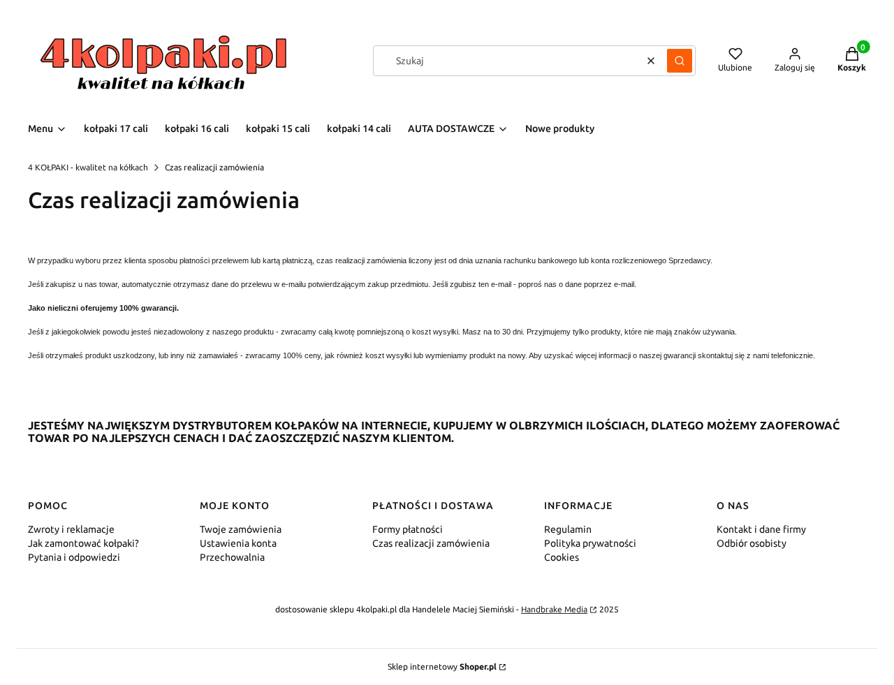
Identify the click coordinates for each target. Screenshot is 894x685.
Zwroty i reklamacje (71, 529)
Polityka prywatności (590, 543)
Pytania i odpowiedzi (74, 557)
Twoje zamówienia (240, 529)
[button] (679, 61)
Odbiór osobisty (751, 543)
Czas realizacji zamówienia (431, 543)
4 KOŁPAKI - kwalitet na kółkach (88, 167)
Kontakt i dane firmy (761, 529)
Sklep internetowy (442, 666)
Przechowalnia (232, 557)
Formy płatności (407, 529)
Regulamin (568, 529)
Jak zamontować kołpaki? (83, 543)
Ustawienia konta (238, 543)
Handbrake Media (554, 609)
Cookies (561, 557)
